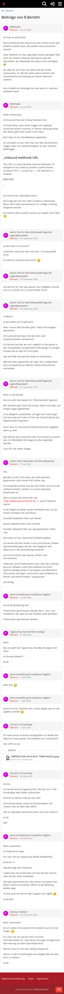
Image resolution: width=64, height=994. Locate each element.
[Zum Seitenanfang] (59, 989)
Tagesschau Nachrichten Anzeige (27, 631)
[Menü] (60, 4)
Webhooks (15, 26)
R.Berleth (14, 30)
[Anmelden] (52, 4)
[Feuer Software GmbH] (5, 4)
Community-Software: (32, 989)
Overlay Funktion (18, 911)
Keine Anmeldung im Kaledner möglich (30, 594)
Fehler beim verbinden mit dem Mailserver (32, 461)
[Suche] (44, 4)
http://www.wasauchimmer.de (20, 500)
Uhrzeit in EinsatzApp (21, 724)
